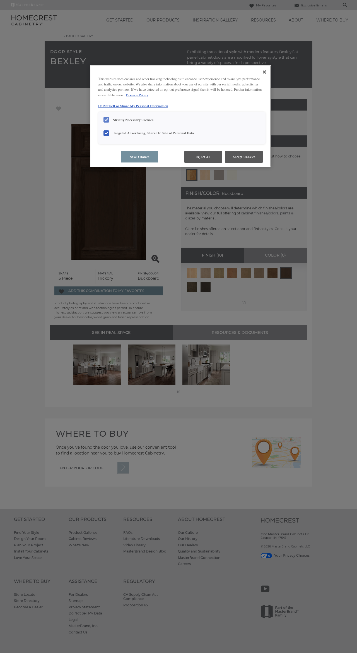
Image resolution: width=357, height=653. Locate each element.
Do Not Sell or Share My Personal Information (133, 105)
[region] (180, 116)
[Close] (264, 72)
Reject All (203, 156)
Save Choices (139, 156)
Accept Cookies (244, 156)
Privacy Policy (137, 94)
